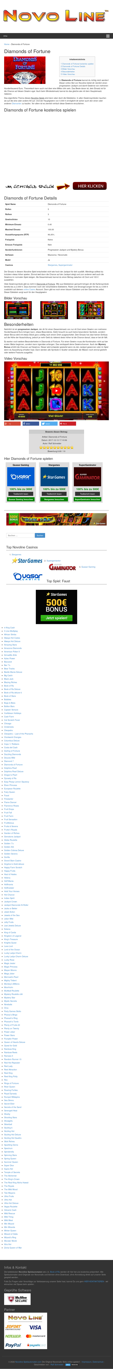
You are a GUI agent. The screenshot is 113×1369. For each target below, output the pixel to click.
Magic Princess (10, 966)
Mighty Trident (10, 980)
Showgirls (8, 1120)
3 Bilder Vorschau (68, 69)
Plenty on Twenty (11, 1028)
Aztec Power (9, 658)
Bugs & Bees (9, 702)
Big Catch (8, 675)
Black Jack (8, 678)
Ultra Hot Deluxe (11, 1203)
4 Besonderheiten (68, 71)
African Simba (10, 634)
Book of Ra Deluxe (12, 689)
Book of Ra (9, 685)
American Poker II (12, 651)
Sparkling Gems (11, 1144)
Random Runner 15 (12, 1059)
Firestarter (8, 798)
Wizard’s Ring (10, 1237)
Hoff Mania (9, 881)
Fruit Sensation (10, 819)
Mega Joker (9, 973)
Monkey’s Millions (11, 983)
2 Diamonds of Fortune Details (73, 66)
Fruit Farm (8, 816)
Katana (7, 929)
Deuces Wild (9, 757)
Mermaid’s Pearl (11, 977)
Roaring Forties (11, 1090)
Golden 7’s (9, 843)
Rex (6, 1079)
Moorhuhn (8, 987)
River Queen (9, 1086)
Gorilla (7, 857)
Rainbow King (10, 1049)
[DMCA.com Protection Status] (72, 1364)
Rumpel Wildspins (12, 1097)
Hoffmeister (9, 887)
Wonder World (10, 1240)
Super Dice (9, 1165)
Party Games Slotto (12, 1011)
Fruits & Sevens (11, 826)
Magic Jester (9, 963)
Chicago (7, 723)
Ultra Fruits (9, 1196)
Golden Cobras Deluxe (14, 850)
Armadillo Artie (10, 655)
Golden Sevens (11, 853)
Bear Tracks (9, 668)
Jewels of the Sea (12, 915)
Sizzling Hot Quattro (12, 1138)
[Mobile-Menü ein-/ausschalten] (108, 36)
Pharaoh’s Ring (11, 1018)
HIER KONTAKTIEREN (94, 1281)
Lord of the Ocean (12, 949)
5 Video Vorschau (68, 74)
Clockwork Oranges (12, 737)
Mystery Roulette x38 (13, 994)
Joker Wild (8, 918)
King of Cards (10, 932)
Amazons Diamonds (13, 648)
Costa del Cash (11, 747)
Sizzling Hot (9, 1131)
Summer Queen (11, 1162)
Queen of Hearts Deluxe (14, 1042)
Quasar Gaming (88, 566)
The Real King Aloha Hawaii (16, 1182)
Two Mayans (9, 1192)
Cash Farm (9, 716)
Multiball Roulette (11, 990)
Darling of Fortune (12, 750)
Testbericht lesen (20, 493)
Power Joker (9, 1031)
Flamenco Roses (11, 805)
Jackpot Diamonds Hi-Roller (16, 905)
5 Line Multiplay (11, 631)
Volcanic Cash (10, 1210)
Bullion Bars (9, 706)
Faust (6, 795)
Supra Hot (8, 1168)
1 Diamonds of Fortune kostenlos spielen (77, 63)
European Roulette (12, 788)
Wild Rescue (9, 1213)
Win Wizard (9, 1223)
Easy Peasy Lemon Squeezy (16, 781)
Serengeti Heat (10, 1110)
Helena (7, 877)
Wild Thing (8, 1216)
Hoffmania (8, 884)
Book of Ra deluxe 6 (13, 692)
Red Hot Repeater (12, 1062)
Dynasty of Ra (10, 778)
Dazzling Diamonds (12, 754)
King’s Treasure (11, 939)
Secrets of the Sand (12, 1107)
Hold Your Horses (11, 891)
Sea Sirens (9, 1100)
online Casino (29, 289)
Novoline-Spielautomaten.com (28, 1361)
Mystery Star (9, 997)
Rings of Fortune (11, 1083)
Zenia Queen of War (13, 1247)
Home (6, 44)
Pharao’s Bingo (10, 1014)
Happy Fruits (9, 870)
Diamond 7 (9, 761)
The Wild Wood (11, 1189)
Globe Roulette (10, 840)
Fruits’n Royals (10, 829)
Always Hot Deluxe (12, 641)
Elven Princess (10, 785)
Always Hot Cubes (12, 637)
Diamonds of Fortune (13, 764)
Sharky (7, 1114)
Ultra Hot (8, 1199)
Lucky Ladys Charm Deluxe (16, 956)
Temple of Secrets (12, 1172)
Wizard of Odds (11, 1234)
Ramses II (8, 1055)
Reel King (8, 1073)
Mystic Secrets (10, 1001)
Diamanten (16, 103)
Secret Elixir (9, 1103)
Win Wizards (9, 1227)
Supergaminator (65, 265)
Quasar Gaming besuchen (21, 499)
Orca (6, 1007)
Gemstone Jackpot (12, 836)
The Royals (9, 1186)
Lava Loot (8, 946)
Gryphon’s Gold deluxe (14, 864)
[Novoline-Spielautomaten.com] (56, 16)
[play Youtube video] (56, 390)
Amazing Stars (10, 644)
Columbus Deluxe (12, 740)
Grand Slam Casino (12, 860)
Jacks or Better (10, 908)
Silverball (8, 1124)
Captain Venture (11, 709)
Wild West (8, 1220)
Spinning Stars (10, 1155)
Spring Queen (10, 1158)
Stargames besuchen (54, 499)
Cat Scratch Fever (12, 720)
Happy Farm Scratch (13, 867)
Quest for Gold (10, 1045)
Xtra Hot (7, 1244)
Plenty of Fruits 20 (12, 1025)
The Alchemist (10, 1175)
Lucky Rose (9, 959)
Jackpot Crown (10, 901)
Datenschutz (98, 1361)
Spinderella (9, 1151)
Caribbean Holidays (12, 713)
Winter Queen (10, 1230)
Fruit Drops (9, 809)
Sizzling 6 (8, 1127)
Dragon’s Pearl (10, 774)
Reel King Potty (11, 1076)
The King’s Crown (12, 1179)
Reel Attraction (10, 1069)
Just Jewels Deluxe (12, 925)
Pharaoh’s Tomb (11, 1021)
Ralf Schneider (57, 1364)
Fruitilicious (9, 822)
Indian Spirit (9, 898)
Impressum (87, 1361)
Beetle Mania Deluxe (13, 672)
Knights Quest (10, 942)
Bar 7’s (7, 665)
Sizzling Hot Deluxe (12, 1134)
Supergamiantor (54, 560)
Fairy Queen (9, 792)
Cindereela (9, 726)
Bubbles (7, 699)
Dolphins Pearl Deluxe (13, 771)
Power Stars (9, 1035)
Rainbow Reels (10, 1052)
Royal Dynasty (10, 1093)
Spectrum (8, 1148)
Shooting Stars (10, 1117)
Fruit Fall (8, 812)
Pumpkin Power (11, 1038)
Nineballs (8, 1004)
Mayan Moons (10, 970)
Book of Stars (10, 696)
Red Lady (8, 1066)
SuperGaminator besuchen (87, 499)
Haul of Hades (10, 874)
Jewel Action (9, 911)
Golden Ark (9, 846)
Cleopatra (8, 730)
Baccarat (8, 661)
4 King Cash (9, 627)
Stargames (52, 265)
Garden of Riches (11, 833)
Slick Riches (9, 1141)
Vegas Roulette (10, 1206)
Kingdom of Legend (12, 935)
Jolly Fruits (9, 922)
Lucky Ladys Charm (12, 953)
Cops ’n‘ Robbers (11, 744)
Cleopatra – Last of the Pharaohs (18, 733)
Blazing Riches (10, 682)
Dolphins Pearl (10, 768)
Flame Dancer (10, 802)
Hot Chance (9, 894)
